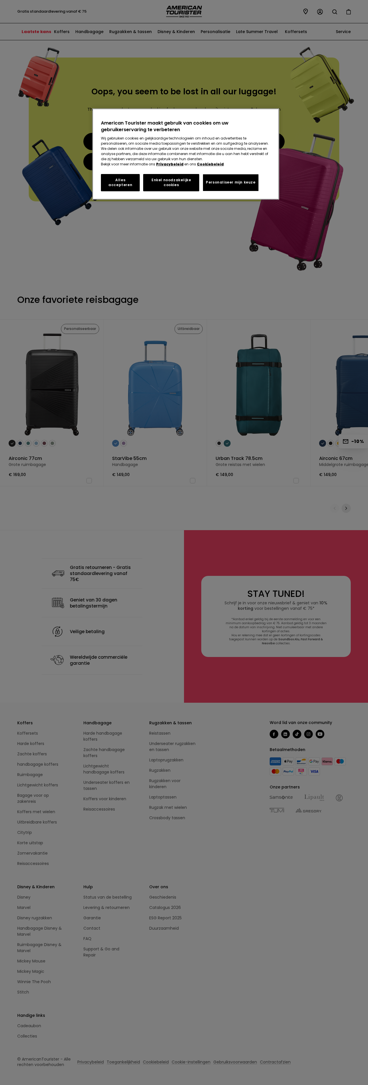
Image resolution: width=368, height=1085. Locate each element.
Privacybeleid (169, 164)
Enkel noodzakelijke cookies (171, 182)
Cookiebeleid (210, 164)
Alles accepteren (120, 182)
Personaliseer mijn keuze (230, 182)
